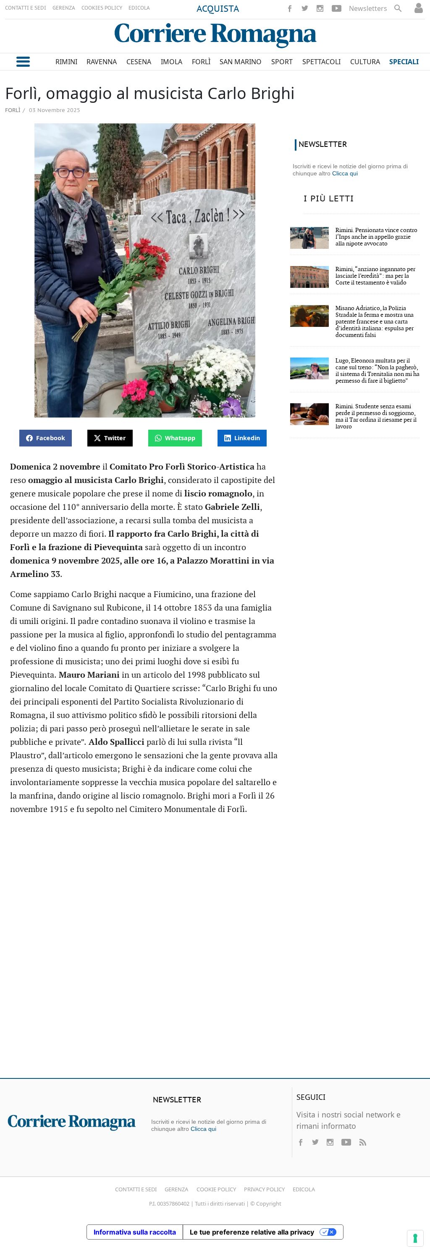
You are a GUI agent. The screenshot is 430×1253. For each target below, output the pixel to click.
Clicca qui (345, 173)
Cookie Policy (216, 1189)
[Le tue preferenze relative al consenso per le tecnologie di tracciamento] (415, 1238)
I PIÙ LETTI (329, 199)
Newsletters (368, 8)
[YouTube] (336, 8)
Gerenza (176, 1189)
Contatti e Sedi (136, 1189)
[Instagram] (320, 8)
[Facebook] (290, 8)
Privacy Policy (264, 1189)
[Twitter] (305, 8)
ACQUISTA (218, 9)
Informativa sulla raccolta (135, 1232)
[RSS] (362, 1142)
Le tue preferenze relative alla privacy (252, 1232)
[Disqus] (215, 950)
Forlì (12, 110)
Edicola (304, 1189)
